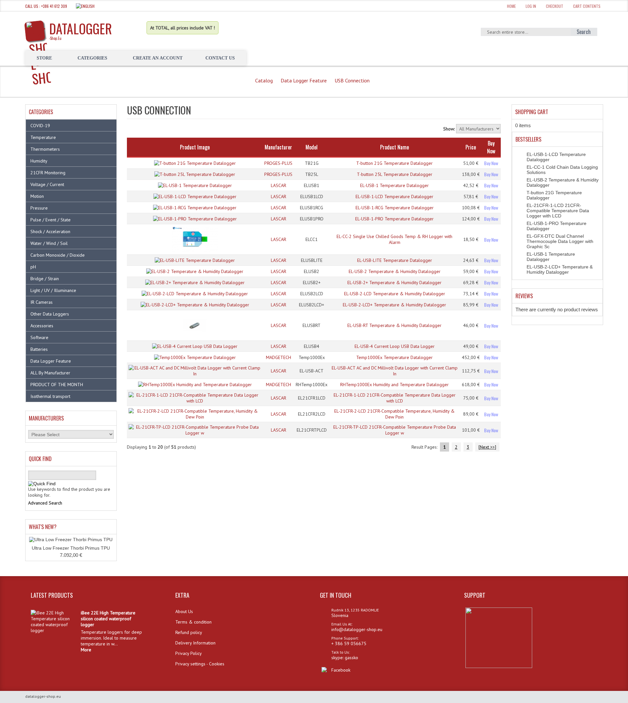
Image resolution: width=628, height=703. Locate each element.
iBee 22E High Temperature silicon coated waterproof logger (108, 618)
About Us (184, 611)
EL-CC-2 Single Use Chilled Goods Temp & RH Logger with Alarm (394, 239)
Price (470, 147)
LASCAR (278, 185)
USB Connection (352, 80)
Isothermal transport (50, 396)
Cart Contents (587, 6)
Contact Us (220, 58)
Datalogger (80, 30)
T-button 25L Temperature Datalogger (394, 174)
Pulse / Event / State (50, 220)
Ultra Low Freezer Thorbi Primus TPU (71, 548)
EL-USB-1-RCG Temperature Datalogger (395, 208)
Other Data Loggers (49, 314)
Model (311, 147)
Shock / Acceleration (50, 231)
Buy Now (491, 163)
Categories (92, 58)
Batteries (39, 349)
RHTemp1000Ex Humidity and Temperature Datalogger (394, 384)
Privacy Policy (188, 653)
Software (39, 337)
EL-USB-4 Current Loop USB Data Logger (395, 346)
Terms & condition (193, 622)
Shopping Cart (531, 112)
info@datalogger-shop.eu (356, 629)
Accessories (41, 326)
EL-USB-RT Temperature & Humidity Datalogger (394, 325)
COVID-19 (40, 126)
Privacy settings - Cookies (199, 664)
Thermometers (45, 149)
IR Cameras (41, 302)
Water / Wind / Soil (49, 243)
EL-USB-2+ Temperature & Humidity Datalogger (394, 282)
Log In (531, 6)
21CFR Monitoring (47, 173)
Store (44, 58)
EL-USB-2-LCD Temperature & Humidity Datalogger (394, 294)
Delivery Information (195, 643)
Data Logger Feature (304, 80)
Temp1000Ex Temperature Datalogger (394, 357)
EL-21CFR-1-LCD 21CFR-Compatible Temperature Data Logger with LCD (395, 398)
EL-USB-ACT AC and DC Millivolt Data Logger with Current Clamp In (395, 371)
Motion (37, 196)
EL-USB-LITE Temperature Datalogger (394, 260)
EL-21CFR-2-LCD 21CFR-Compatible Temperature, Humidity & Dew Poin (394, 414)
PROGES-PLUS (278, 163)
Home (511, 6)
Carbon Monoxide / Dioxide (57, 255)
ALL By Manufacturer (50, 373)
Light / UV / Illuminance (53, 290)
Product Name (394, 147)
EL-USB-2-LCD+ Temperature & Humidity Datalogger (394, 305)
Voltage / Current (47, 184)
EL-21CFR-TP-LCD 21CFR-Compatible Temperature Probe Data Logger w (394, 430)
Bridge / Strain (44, 279)
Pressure (39, 208)
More (86, 650)
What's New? (43, 527)
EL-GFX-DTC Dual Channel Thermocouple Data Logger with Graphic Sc (560, 241)
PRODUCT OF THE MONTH (56, 384)
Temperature (43, 137)
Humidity (38, 161)
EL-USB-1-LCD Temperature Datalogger (394, 196)
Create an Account (158, 58)
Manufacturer (278, 147)
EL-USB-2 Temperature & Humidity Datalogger (395, 271)
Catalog (264, 80)
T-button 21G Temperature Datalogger (394, 163)
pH (33, 267)
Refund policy (188, 632)
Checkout (554, 6)
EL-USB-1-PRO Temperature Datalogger (394, 219)
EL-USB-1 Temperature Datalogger (394, 185)
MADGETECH (278, 357)
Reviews (524, 296)
